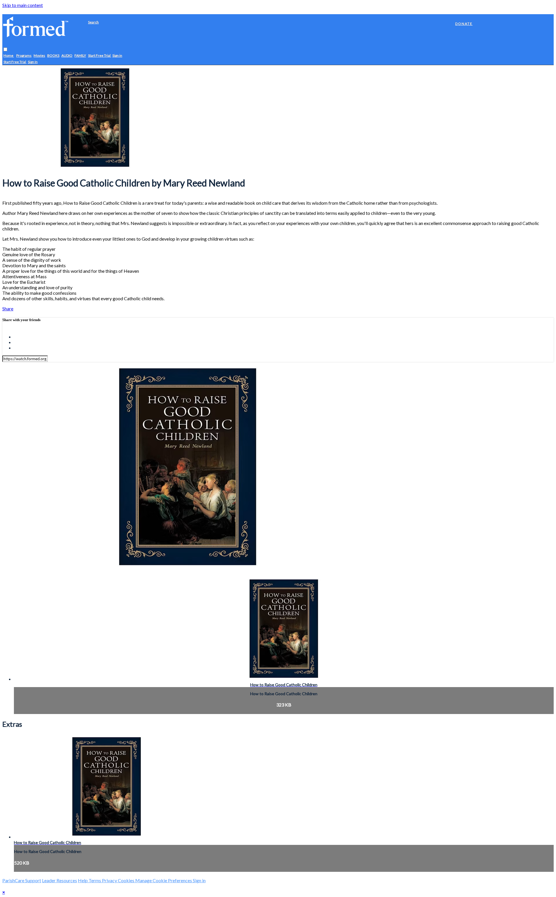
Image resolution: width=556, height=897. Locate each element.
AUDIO (66, 56)
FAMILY (80, 56)
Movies (39, 56)
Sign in (117, 56)
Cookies (126, 880)
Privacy (110, 880)
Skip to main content (22, 5)
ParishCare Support (21, 880)
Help (83, 880)
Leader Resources (59, 880)
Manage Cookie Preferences (164, 880)
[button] (5, 50)
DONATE (464, 23)
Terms (95, 880)
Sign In (33, 62)
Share (7, 308)
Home (8, 56)
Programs (24, 56)
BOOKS (53, 56)
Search (93, 22)
